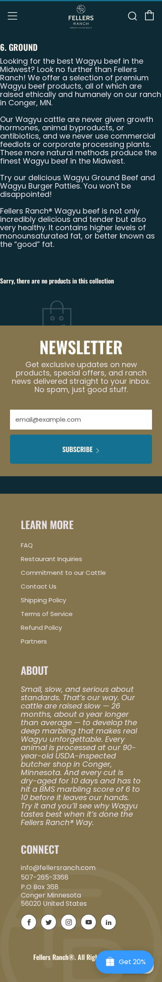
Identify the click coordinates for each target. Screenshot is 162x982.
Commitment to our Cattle (63, 572)
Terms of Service (47, 613)
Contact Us (38, 586)
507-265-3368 (45, 877)
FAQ (27, 545)
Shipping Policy (43, 600)
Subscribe (77, 449)
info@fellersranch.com (58, 868)
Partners (34, 641)
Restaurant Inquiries (51, 558)
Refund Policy (41, 627)
